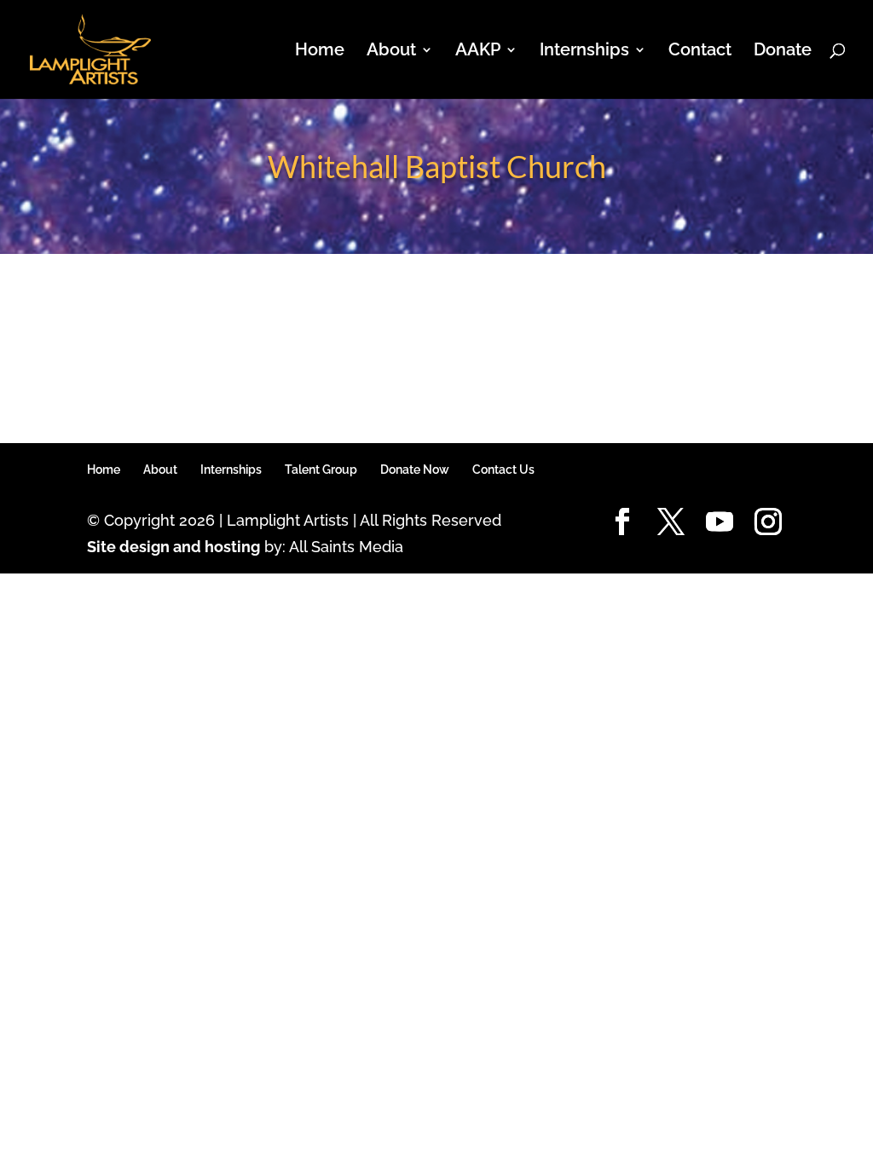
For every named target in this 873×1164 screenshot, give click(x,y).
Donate (783, 51)
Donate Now (414, 469)
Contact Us (503, 469)
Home (319, 51)
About (160, 469)
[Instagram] (768, 523)
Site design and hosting (173, 547)
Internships (231, 469)
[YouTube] (719, 523)
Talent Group (321, 469)
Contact (699, 51)
